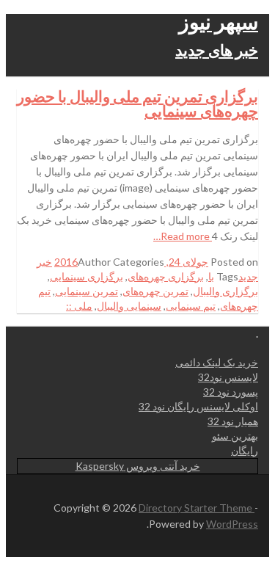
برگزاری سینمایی (86, 276)
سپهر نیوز (218, 21)
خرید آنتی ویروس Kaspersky (138, 466)
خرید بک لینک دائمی (216, 362)
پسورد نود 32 (230, 391)
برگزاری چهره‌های (166, 276)
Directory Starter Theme (196, 507)
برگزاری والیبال (225, 291)
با (211, 276)
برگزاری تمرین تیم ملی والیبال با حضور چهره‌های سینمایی (137, 103)
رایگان (244, 450)
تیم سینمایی (191, 305)
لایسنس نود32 (228, 377)
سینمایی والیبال (129, 305)
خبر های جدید (216, 49)
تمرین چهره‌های (155, 291)
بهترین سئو (235, 435)
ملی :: (79, 305)
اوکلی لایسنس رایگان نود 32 (198, 406)
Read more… (182, 236)
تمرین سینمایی (86, 291)
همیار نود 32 (233, 421)
